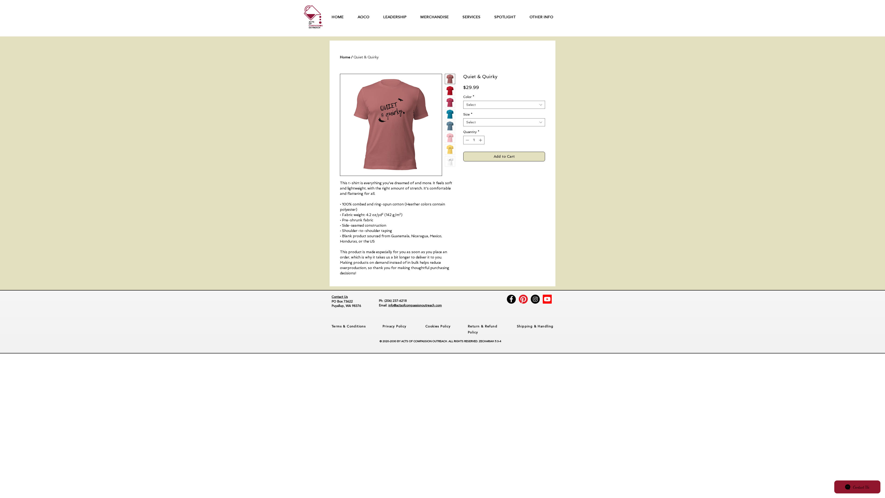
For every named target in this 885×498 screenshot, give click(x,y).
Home (345, 57)
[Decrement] (467, 140)
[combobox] (504, 105)
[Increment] (481, 140)
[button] (371, 17)
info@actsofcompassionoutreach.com (415, 305)
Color (468, 97)
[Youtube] (547, 299)
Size (467, 114)
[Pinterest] (523, 299)
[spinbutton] (474, 140)
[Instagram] (535, 299)
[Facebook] (511, 299)
